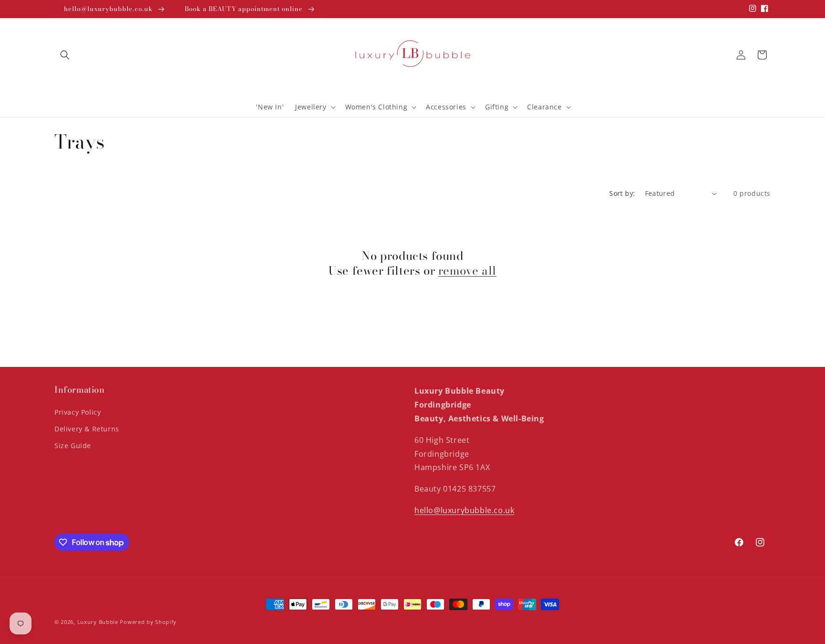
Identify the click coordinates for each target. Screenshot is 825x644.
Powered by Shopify (148, 621)
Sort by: (622, 193)
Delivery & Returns (86, 428)
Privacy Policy (77, 412)
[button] (64, 54)
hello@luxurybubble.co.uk (464, 510)
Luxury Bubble (97, 621)
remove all (467, 270)
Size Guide (72, 445)
